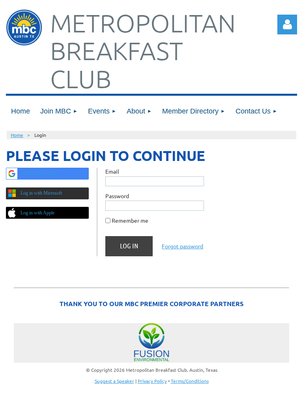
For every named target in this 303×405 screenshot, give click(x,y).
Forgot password (182, 246)
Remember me (130, 220)
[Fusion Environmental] (151, 343)
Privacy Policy (152, 381)
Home (17, 135)
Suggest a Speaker (114, 381)
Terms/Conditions (190, 381)
